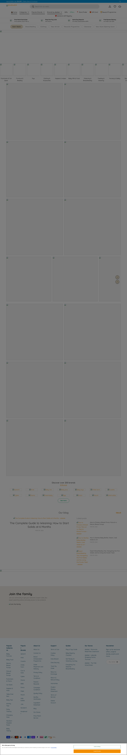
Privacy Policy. (54, 747)
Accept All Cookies (97, 751)
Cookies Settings (97, 746)
